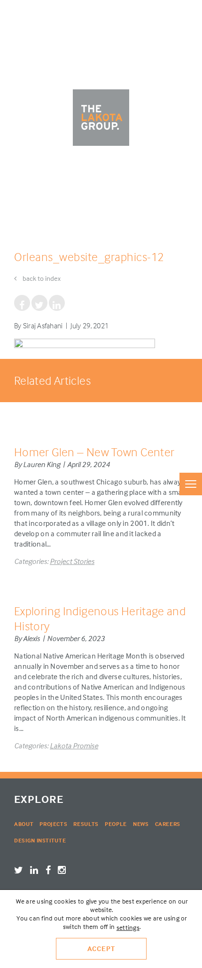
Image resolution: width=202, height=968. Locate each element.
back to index (41, 278)
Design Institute (40, 840)
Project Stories (72, 561)
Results (86, 823)
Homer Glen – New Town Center (94, 451)
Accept (101, 948)
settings (128, 927)
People (116, 823)
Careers (168, 823)
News (141, 823)
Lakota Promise (74, 745)
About (23, 823)
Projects (53, 823)
